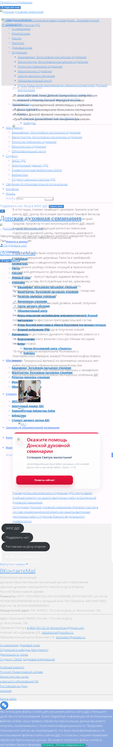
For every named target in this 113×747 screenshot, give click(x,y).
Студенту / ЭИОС (11, 659)
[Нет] (86, 745)
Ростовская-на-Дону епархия (26, 547)
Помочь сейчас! (44, 480)
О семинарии (9, 645)
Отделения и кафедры (15, 650)
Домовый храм (29, 645)
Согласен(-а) (48, 745)
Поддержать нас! (12, 206)
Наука (24, 655)
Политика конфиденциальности (70, 745)
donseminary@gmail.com (67, 628)
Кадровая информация (39, 659)
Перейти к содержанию (16, 2)
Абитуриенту (39, 650)
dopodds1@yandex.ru (70, 637)
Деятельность (9, 655)
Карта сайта (8, 699)
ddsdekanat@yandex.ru (57, 632)
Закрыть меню (56, 206)
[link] (10, 194)
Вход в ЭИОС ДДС (36, 206)
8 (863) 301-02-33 (38, 628)
